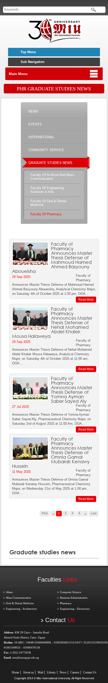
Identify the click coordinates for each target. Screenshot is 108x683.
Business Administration (74, 597)
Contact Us (89, 672)
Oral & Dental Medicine (20, 603)
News (63, 672)
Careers (74, 672)
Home (15, 672)
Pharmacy (66, 603)
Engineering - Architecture (21, 608)
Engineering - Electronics (75, 608)
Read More (86, 299)
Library (51, 672)
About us (28, 672)
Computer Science (70, 592)
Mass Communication (18, 597)
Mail (40, 672)
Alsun (9, 592)
